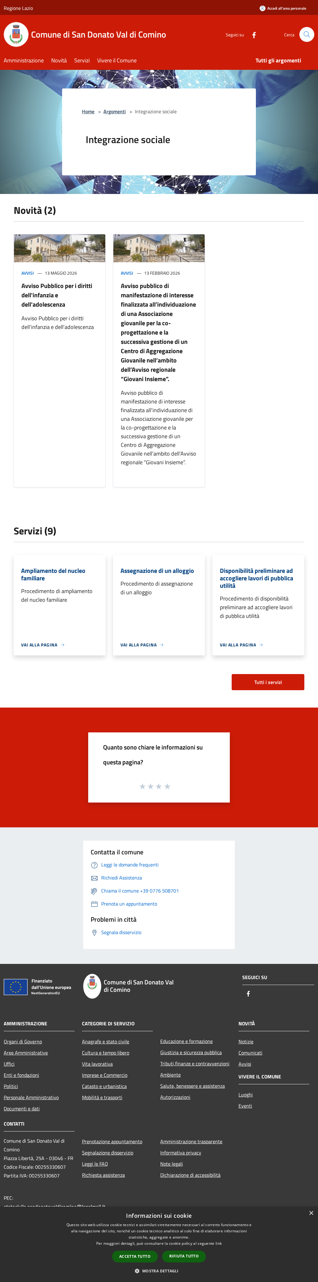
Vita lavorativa (97, 1064)
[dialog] (159, 1244)
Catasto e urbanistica (104, 1086)
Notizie (245, 1041)
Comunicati (250, 1052)
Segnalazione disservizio (107, 1152)
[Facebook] (251, 34)
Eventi (245, 1105)
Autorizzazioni (175, 1097)
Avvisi (27, 273)
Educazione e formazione (186, 1041)
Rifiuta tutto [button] (184, 1256)
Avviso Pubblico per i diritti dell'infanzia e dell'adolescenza (56, 295)
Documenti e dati (22, 1108)
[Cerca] (306, 34)
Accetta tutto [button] (135, 1256)
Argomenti (114, 111)
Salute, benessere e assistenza (192, 1086)
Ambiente (170, 1074)
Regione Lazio (18, 8)
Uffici (9, 1064)
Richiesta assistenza (103, 1175)
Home (88, 111)
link (219, 1243)
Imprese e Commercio (104, 1075)
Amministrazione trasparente (191, 1141)
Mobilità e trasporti (102, 1097)
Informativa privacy (180, 1152)
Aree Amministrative (26, 1052)
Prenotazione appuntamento (112, 1141)
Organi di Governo (23, 1041)
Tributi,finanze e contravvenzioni (194, 1063)
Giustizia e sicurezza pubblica (191, 1052)
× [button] (311, 1213)
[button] (158, 1271)
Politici (11, 1086)
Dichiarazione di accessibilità (190, 1175)
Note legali (171, 1163)
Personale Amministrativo (31, 1097)
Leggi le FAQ (95, 1163)
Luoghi (245, 1094)
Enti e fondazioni (21, 1075)
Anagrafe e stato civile (105, 1041)
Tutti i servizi (268, 682)
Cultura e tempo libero (105, 1052)
